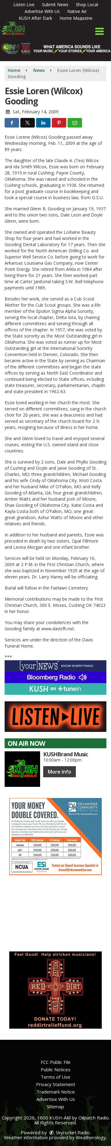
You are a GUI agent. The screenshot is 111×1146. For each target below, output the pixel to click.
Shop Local (87, 4)
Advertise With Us (42, 11)
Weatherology (91, 1137)
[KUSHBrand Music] (22, 769)
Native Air (77, 11)
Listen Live (24, 4)
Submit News (55, 4)
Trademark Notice (55, 1092)
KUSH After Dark (35, 18)
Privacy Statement (55, 1084)
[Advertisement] (55, 836)
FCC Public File (56, 1062)
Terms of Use (55, 1077)
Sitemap (55, 1106)
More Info (59, 771)
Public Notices (56, 1069)
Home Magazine (76, 18)
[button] (99, 31)
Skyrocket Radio (72, 1132)
